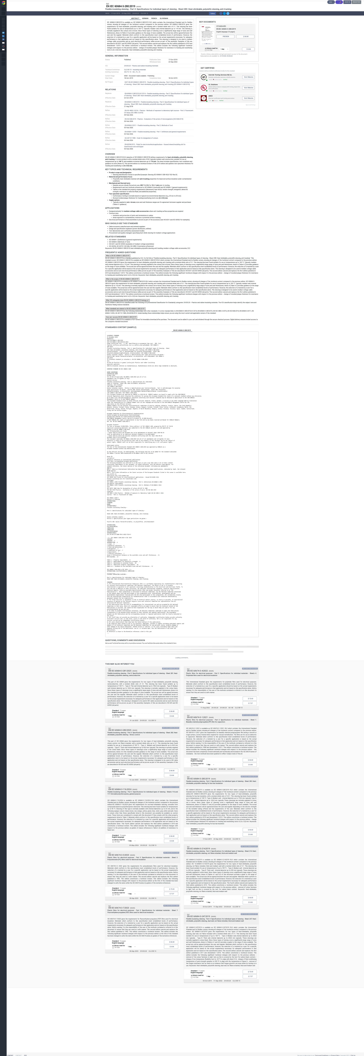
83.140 (231, 708)
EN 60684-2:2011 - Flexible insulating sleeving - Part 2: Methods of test (149, 125)
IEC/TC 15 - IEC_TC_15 (132, 72)
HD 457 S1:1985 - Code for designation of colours (141, 138)
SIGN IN (347, 2)
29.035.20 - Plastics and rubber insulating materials (141, 66)
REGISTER (356, 2)
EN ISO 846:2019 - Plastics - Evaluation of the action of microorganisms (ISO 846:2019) (154, 119)
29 (221, 56)
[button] (212, 13)
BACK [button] (107, 13)
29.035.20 (135, 13)
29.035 (224, 56)
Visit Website (248, 77)
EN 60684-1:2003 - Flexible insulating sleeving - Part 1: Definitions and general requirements (155, 132)
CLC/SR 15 (144, 13)
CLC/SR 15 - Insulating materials (135, 70)
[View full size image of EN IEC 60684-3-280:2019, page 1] (207, 35)
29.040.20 (223, 708)
